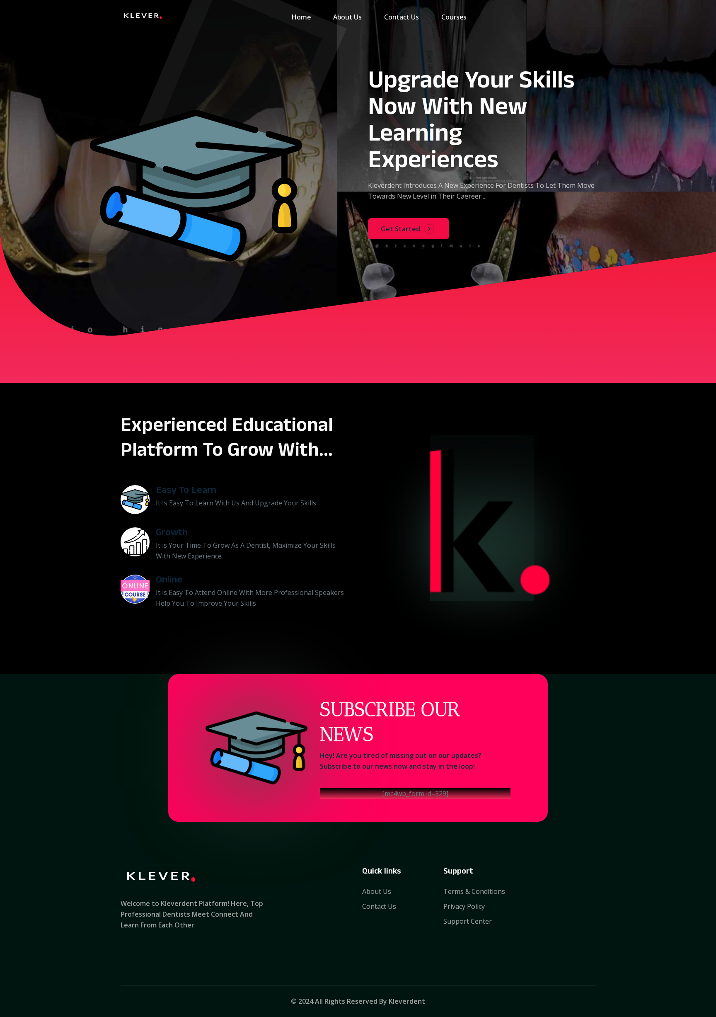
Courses (454, 17)
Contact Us (401, 17)
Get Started (400, 228)
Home (301, 17)
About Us (347, 17)
